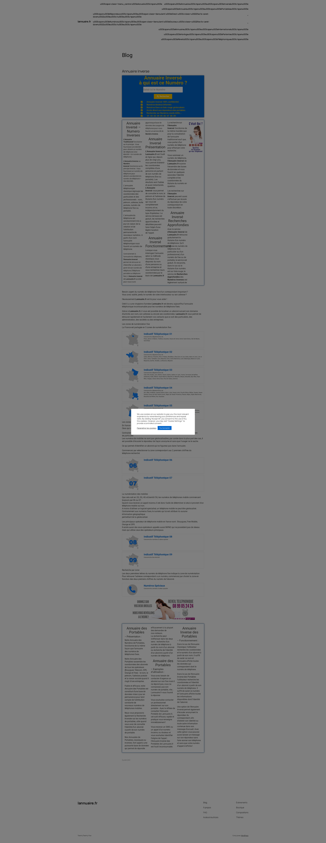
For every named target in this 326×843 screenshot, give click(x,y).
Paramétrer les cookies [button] (146, 428)
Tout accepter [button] (164, 428)
